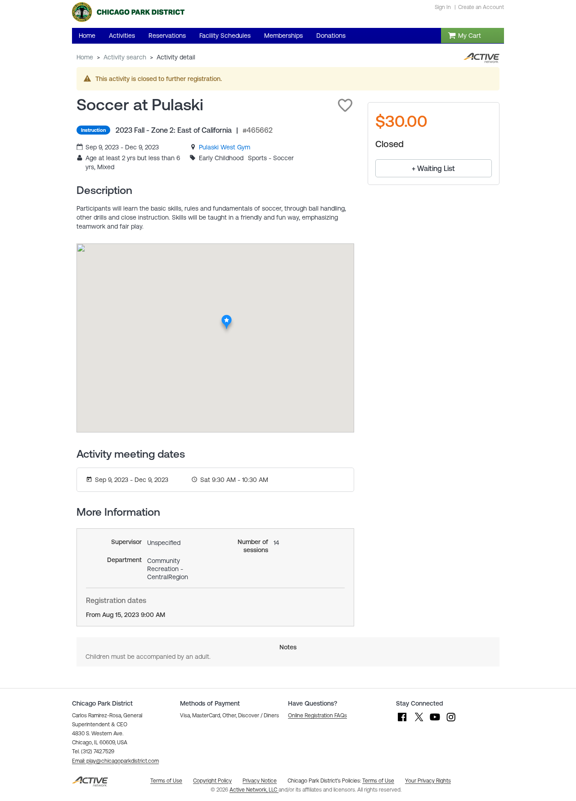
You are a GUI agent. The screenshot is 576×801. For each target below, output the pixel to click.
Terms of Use (378, 781)
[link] (224, 147)
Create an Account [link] (481, 7)
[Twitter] (418, 721)
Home (84, 57)
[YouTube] (434, 721)
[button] (345, 105)
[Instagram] (451, 721)
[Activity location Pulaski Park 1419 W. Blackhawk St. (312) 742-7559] (227, 317)
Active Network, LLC (254, 790)
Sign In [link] (443, 7)
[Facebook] (402, 721)
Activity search (125, 57)
